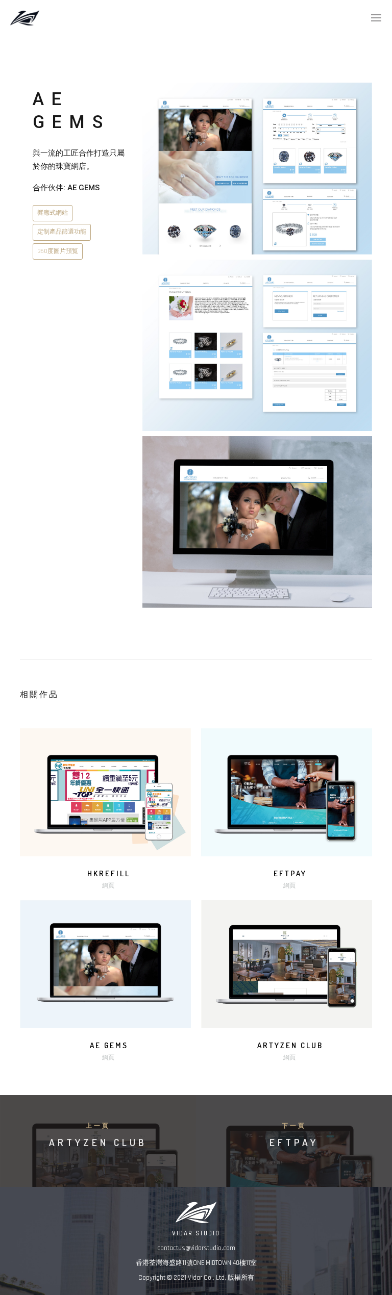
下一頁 (294, 1125)
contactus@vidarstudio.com (196, 1248)
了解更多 (105, 794)
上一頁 (98, 1125)
